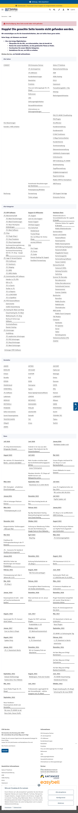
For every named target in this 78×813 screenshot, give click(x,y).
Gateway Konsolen (61, 271)
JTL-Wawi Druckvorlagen (14, 219)
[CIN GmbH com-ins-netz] (11, 10)
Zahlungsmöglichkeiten (36, 102)
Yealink (55, 423)
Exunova (55, 381)
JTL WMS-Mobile (11, 273)
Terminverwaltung (59, 146)
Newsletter (32, 80)
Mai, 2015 (31, 637)
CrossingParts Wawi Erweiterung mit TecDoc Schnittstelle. (39, 588)
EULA (55, 80)
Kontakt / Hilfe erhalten (11, 127)
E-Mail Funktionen (59, 134)
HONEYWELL (8, 389)
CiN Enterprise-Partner (35, 65)
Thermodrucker (60, 307)
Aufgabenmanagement (60, 172)
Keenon (55, 393)
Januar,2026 (57, 441)
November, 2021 (33, 556)
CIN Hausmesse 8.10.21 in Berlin (61, 563)
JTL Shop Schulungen (13, 342)
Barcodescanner (60, 280)
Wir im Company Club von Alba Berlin (37, 651)
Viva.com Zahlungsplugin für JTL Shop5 (38, 89)
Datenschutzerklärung (60, 69)
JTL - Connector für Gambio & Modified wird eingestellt (13, 551)
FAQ (29, 245)
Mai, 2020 (7, 581)
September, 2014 (9, 674)
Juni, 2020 (56, 570)
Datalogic (56, 374)
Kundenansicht (58, 130)
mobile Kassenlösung (13, 307)
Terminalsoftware (11, 324)
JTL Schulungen (9, 330)
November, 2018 (58, 593)
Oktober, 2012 (57, 684)
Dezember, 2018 (33, 593)
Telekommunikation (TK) (61, 338)
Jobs (29, 98)
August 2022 (57, 521)
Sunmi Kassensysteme (11, 415)
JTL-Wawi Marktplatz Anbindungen (13, 226)
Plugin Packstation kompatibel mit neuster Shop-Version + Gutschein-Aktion (63, 600)
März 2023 (7, 508)
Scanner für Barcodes (60, 277)
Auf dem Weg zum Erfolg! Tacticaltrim (61, 661)
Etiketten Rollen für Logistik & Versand (64, 224)
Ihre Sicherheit (33, 228)
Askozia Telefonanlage (11, 677)
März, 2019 (56, 581)
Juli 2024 (56, 482)
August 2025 (8, 455)
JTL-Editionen (32, 73)
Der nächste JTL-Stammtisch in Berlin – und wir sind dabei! (14, 462)
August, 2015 (8, 637)
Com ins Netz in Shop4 (11, 631)
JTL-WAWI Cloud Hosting (62, 677)
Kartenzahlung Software (63, 259)
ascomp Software (36, 242)
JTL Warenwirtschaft (10, 216)
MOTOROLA (7, 404)
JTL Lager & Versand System (13, 258)
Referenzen (32, 94)
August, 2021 (57, 556)
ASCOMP (56, 366)
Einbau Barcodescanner (63, 283)
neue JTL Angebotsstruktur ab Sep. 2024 (63, 488)
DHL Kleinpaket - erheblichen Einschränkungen (13, 488)
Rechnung (7, 193)
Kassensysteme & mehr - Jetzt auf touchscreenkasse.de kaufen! (13, 600)
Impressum (56, 84)
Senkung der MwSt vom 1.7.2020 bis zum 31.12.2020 (62, 576)
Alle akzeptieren (61, 792)
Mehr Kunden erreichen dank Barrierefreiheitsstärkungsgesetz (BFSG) (39, 463)
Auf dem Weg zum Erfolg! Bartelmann (61, 654)
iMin (54, 389)
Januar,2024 (8, 496)
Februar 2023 (32, 508)
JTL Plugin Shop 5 (12, 236)
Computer (56, 320)
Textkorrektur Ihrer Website (13, 680)
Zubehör (55, 341)
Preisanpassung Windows (36, 190)
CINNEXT (7, 65)
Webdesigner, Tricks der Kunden (39, 677)
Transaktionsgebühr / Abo (61, 88)
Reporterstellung (58, 176)
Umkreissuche (57, 157)
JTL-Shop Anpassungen (13, 242)
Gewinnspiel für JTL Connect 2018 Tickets (13, 620)
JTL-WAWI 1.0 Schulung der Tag (63, 634)
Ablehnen (61, 803)
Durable (6, 378)
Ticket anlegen (33, 197)
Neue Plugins (58, 624)
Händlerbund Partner (61, 680)
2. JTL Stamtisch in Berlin (62, 640)
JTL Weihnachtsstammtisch (38, 631)
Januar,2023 (57, 508)
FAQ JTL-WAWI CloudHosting (62, 115)
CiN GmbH (31, 370)
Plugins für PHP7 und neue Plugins (37, 620)
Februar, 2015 (57, 637)
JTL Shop (6, 233)
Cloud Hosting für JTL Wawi (15, 313)
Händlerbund (35, 231)
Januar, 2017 (8, 628)
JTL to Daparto (10, 292)
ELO (29, 378)
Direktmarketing (58, 165)
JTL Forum (34, 251)
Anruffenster (57, 123)
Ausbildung (9, 333)
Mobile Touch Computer (63, 314)
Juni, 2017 (31, 614)
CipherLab (56, 370)
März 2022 (56, 535)
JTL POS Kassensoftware (12, 301)
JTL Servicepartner (34, 69)
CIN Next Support (34, 225)
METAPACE (31, 400)
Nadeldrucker (59, 304)
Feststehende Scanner (62, 286)
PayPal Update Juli (60, 499)
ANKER (6, 366)
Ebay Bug (32, 538)
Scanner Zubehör (60, 292)
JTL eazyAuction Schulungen (15, 336)
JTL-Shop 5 (8, 584)
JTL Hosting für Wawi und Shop (14, 310)
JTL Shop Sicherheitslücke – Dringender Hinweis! (13, 448)
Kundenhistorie (58, 142)
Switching (58, 274)
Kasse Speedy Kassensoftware (38, 393)
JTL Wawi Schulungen (13, 345)
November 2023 (33, 496)
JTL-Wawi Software (12, 230)
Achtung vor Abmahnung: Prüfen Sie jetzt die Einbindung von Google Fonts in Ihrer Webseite (39, 529)
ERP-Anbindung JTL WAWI (61, 161)
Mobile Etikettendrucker (63, 229)
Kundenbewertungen (35, 77)
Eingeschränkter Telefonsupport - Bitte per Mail (14, 528)
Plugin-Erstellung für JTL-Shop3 (63, 689)
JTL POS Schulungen (13, 339)
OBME (55, 404)
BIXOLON (7, 370)
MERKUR (7, 400)
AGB (54, 73)
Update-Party (8, 640)
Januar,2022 (8, 556)
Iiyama (30, 389)
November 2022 (9, 521)
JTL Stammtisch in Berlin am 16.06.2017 (62, 620)
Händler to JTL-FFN (12, 279)
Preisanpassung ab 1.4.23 (12, 511)
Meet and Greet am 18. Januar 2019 (38, 599)
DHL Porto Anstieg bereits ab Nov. (37, 503)
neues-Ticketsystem (35, 468)
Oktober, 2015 (33, 628)
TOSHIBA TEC (57, 415)
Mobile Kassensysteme (62, 244)
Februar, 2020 (33, 581)
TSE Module (57, 317)
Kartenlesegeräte (61, 256)
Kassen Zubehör (60, 262)
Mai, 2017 (56, 614)
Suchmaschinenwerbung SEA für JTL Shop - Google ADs (14, 253)
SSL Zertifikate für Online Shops (39, 238)
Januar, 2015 (8, 647)
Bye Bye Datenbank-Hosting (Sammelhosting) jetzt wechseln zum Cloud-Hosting (38, 515)
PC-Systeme (59, 326)
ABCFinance (57, 184)
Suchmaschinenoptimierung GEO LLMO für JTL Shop (15, 246)
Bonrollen (58, 298)
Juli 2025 (31, 455)
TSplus (55, 419)
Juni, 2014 (56, 674)
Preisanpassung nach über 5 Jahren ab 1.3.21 (13, 576)
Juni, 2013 (31, 684)
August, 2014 (32, 674)
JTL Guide (34, 254)
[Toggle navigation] (2, 9)
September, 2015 (58, 628)
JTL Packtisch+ (11, 264)
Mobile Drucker (60, 301)
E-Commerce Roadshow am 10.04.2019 (62, 588)
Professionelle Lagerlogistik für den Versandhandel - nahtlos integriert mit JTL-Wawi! (38, 691)
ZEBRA (6, 427)
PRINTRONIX (57, 408)
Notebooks (58, 323)
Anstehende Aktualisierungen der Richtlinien (38, 185)
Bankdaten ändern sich (61, 444)
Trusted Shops (35, 234)
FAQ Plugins (57, 119)
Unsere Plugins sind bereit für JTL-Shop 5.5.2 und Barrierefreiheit (62, 463)
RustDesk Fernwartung (38, 260)
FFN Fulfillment (11, 261)
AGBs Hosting (57, 77)
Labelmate (7, 396)
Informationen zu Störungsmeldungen (34, 110)
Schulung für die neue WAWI (63, 692)
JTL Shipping (10, 267)
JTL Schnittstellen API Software (14, 276)
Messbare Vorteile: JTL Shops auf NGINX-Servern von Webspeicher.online (39, 475)
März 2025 (7, 482)
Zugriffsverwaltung (59, 168)
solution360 (32, 412)
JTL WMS (9, 270)
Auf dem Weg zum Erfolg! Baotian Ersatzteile (61, 669)
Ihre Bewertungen (10, 123)
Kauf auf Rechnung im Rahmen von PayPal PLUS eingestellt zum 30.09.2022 (63, 529)
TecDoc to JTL (10, 289)
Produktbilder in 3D (35, 624)
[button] (50, 10)
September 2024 (33, 482)
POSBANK (7, 408)
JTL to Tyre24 (10, 285)
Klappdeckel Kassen (61, 253)
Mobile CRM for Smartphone (62, 180)
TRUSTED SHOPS (9, 419)
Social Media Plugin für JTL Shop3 (12, 690)
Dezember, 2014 (33, 647)
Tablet (57, 332)
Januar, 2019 (8, 593)
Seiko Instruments (10, 412)
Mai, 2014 (7, 684)
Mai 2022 (7, 535)
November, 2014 (58, 647)
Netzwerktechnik (58, 265)
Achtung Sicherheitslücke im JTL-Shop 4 (37, 563)
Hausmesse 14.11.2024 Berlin (39, 485)
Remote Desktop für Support (40, 257)
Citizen (6, 374)
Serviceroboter (57, 232)
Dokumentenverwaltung (61, 149)
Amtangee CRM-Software (12, 350)
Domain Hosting (11, 327)
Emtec (55, 378)
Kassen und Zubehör (59, 235)
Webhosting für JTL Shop (14, 316)
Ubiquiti (6, 423)
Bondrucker (57, 295)
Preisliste (31, 84)
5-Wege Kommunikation (61, 138)
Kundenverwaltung (59, 127)
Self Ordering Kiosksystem (63, 247)
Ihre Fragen (34, 248)
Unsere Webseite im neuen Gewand (61, 471)
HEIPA (55, 385)
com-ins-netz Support (35, 219)
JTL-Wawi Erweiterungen (14, 222)
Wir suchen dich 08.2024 (62, 492)
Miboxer (55, 400)
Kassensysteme (60, 241)
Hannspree (31, 385)
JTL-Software (8, 393)
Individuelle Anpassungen (61, 153)
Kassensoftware (60, 238)
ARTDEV (31, 366)
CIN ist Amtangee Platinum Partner (12, 503)
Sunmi (55, 412)
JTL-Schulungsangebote (61, 538)
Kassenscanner (60, 289)
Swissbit (31, 415)
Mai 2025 (56, 455)
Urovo (30, 423)
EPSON (6, 381)
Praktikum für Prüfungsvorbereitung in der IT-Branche (14, 542)
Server (57, 329)
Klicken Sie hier (7, 54)
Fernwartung (32, 193)
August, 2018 (8, 614)
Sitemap (55, 92)
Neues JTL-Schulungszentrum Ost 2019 (63, 609)
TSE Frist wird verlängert (37, 573)
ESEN (30, 381)
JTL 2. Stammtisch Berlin (12, 650)
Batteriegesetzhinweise (60, 96)
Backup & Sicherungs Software (13, 320)
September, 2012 (9, 697)
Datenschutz (17, 807)
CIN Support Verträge (60, 193)
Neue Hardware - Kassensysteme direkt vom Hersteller (12, 705)
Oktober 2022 (32, 521)
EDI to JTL (9, 282)
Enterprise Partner (59, 197)
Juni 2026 (31, 441)
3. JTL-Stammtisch (35, 640)
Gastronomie (10, 304)
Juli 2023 (56, 496)
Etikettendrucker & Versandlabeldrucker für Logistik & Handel (63, 218)
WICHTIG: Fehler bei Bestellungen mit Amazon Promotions (12, 564)
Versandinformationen (35, 105)
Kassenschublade (61, 250)
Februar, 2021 (8, 570)
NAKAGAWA (32, 404)
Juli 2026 (7, 441)
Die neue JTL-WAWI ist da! (13, 710)
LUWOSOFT (57, 396)
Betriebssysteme (60, 335)
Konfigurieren (60, 797)
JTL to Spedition (11, 298)
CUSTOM (31, 374)
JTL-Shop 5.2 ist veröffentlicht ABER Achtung (63, 514)
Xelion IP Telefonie (59, 65)
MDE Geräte (57, 311)
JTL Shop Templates (12, 239)
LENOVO (31, 396)
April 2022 (31, 535)
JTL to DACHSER (11, 295)
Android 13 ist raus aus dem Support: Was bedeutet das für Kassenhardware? (38, 449)
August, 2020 (32, 570)
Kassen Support (33, 222)
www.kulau (57, 643)
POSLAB (31, 408)
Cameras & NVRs (60, 268)
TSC (29, 419)
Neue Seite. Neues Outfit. (12, 713)
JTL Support (32, 216)
